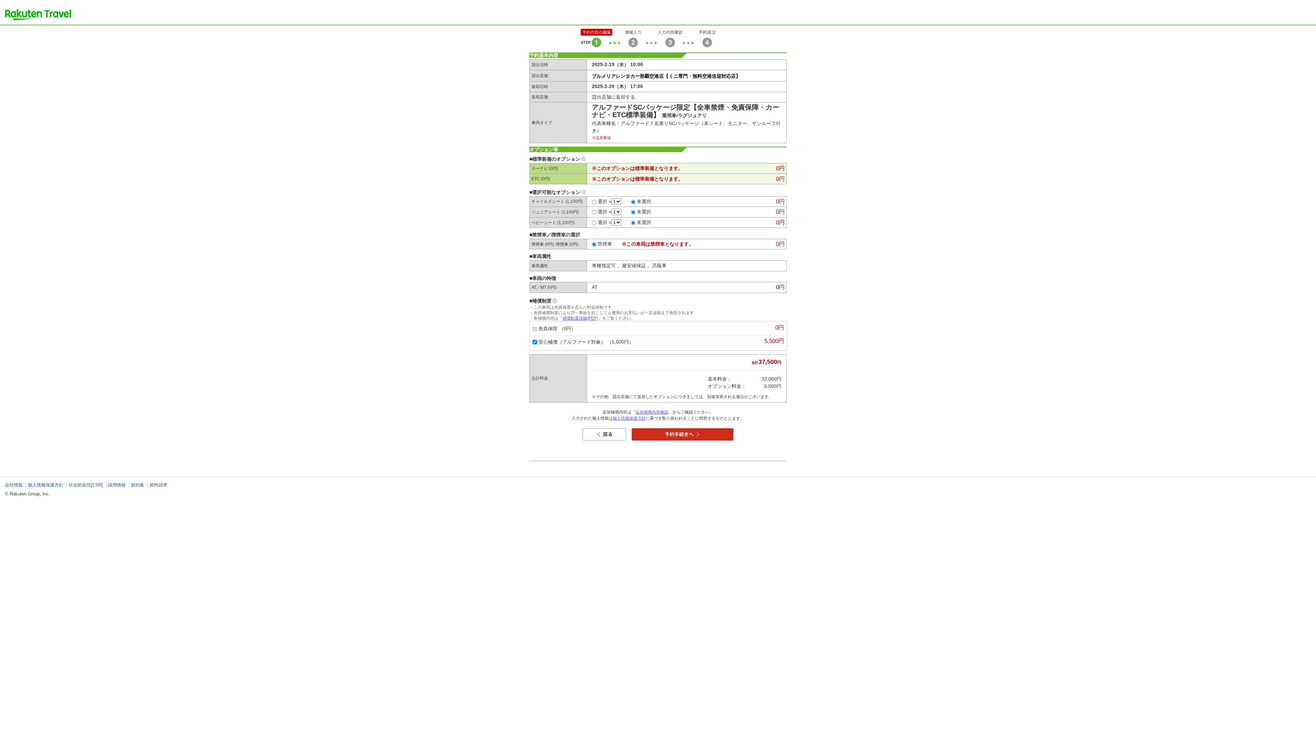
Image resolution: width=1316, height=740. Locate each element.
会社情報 (14, 485)
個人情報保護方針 (629, 418)
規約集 (137, 485)
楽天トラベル (38, 14)
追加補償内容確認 (651, 412)
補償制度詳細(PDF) (580, 318)
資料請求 (158, 485)
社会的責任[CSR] (86, 485)
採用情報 (117, 485)
